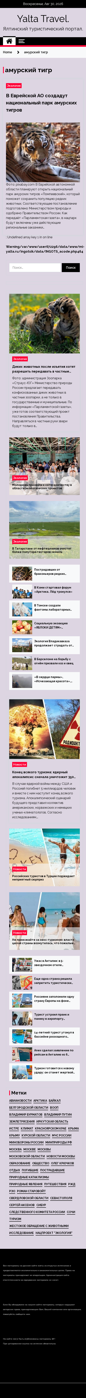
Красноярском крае (50, 1128)
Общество (40, 1163)
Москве (29, 1149)
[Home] (9, 41)
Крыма (73, 1128)
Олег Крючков (62, 1163)
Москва (15, 1149)
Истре (14, 1128)
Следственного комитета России (37, 1212)
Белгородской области (28, 1107)
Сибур (41, 1205)
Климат (27, 1128)
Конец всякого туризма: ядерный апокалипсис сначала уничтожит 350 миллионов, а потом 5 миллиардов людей (43, 774)
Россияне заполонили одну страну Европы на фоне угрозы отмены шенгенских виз (54, 999)
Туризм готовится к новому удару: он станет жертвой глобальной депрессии (54, 1071)
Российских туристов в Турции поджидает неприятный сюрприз (43, 878)
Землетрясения (22, 1121)
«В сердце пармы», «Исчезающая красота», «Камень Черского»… (52, 679)
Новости (19, 764)
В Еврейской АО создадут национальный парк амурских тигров (41, 103)
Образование (19, 1163)
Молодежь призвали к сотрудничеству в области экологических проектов (42, 486)
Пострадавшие (52, 1170)
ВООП (54, 1107)
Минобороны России (26, 1142)
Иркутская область (52, 1121)
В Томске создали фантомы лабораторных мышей (52, 608)
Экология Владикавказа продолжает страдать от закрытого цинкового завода (53, 644)
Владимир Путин (58, 1114)
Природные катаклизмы (29, 1177)
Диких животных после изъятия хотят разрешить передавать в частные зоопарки (43, 369)
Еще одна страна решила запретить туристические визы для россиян (53, 981)
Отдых (14, 1170)
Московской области (27, 1156)
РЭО (12, 1191)
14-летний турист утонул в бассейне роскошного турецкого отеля (54, 1035)
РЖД (71, 1184)
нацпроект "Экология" (54, 1233)
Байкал (55, 1100)
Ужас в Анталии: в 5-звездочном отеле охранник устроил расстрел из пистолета (51, 963)
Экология (14, 85)
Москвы (44, 1149)
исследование (21, 1233)
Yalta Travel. (43, 18)
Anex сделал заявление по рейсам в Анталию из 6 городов (53, 1053)
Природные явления (25, 1184)
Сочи (71, 1212)
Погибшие (30, 1170)
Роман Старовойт (31, 1191)
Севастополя (61, 1198)
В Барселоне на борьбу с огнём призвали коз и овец (53, 661)
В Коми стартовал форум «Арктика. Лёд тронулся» (53, 589)
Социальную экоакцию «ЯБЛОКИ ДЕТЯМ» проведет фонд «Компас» (53, 626)
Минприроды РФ (58, 1142)
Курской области (36, 1135)
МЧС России (61, 1135)
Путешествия (55, 1184)
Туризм (15, 1219)
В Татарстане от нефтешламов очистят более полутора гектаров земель (42, 550)
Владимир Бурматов (25, 1114)
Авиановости (20, 1100)
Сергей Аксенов (22, 1205)
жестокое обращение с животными (39, 1226)
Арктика (40, 1100)
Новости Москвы (61, 1156)
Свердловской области (28, 1198)
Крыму (14, 1135)
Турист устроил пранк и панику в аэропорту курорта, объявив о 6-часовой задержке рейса (52, 1017)
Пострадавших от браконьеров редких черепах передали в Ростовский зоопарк (49, 572)
